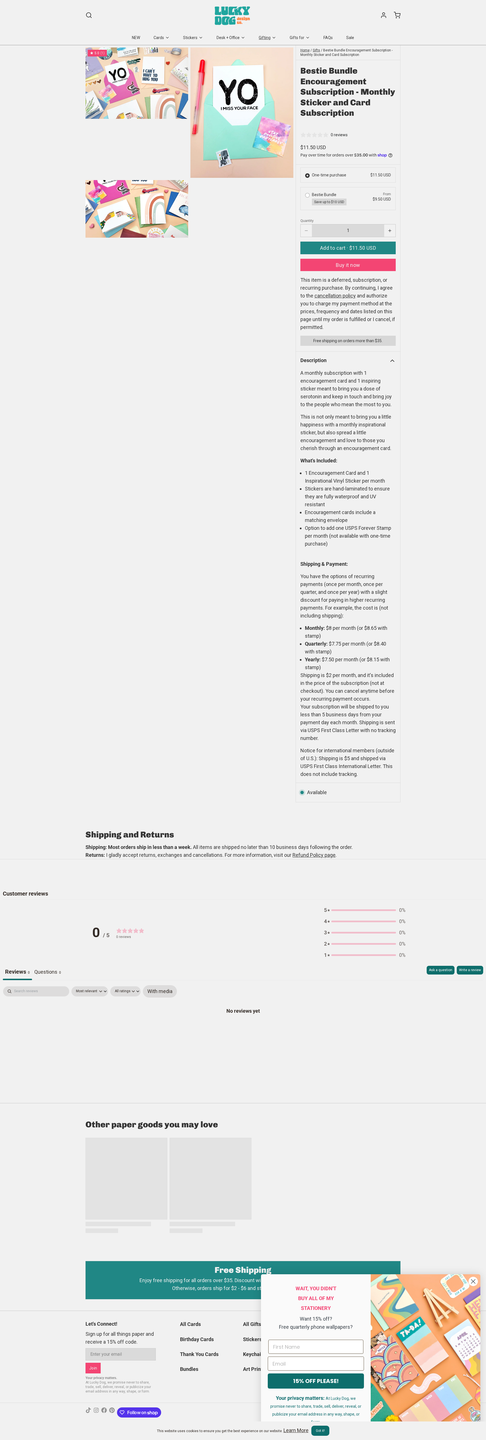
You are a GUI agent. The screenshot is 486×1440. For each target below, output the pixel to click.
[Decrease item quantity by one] (306, 230)
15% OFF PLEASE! (316, 1381)
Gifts (316, 50)
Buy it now (348, 265)
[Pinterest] (112, 1412)
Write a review (470, 970)
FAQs (328, 37)
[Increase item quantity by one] (389, 230)
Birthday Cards (197, 1339)
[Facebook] (104, 1412)
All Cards (190, 1324)
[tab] (47, 973)
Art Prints (254, 1369)
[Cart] (394, 15)
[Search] (89, 15)
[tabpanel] (243, 1028)
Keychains (254, 1354)
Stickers (190, 37)
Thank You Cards (199, 1354)
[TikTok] (88, 1412)
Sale (350, 37)
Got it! (320, 1431)
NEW (136, 37)
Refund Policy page (314, 855)
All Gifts (252, 1324)
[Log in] (381, 15)
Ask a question (440, 970)
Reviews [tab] (17, 971)
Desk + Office (228, 37)
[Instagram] (96, 1412)
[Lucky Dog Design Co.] (233, 15)
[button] (348, 248)
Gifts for (297, 37)
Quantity (307, 221)
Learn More (296, 1430)
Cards (159, 37)
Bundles (189, 1369)
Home (305, 50)
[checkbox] (160, 991)
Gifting (265, 37)
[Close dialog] (473, 1281)
